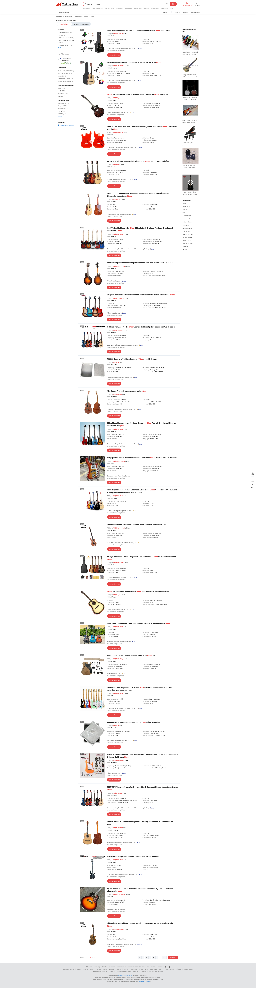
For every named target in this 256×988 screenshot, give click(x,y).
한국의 (141, 969)
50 (95, 958)
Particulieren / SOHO (65, 78)
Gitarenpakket (119, 8)
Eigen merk (63, 93)
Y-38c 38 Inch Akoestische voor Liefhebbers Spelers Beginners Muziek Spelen (141, 327)
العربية (146, 969)
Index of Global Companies (155, 971)
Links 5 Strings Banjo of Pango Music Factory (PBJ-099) (189, 99)
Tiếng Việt (178, 969)
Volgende (172, 958)
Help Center (89, 967)
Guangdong (64, 103)
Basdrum (185, 247)
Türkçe (172, 969)
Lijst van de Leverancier (81, 24)
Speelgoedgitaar (155, 8)
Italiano (126, 969)
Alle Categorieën (64, 12)
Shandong (63, 108)
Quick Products (110, 971)
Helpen (176, 12)
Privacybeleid (120, 967)
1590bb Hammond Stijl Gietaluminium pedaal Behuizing (132, 359)
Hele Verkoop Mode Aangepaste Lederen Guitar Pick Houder (188, 167)
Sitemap (153, 967)
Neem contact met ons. (66, 125)
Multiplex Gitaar (187, 237)
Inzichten (160, 967)
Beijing (61, 111)
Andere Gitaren (65, 33)
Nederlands (153, 969)
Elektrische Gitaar (187, 234)
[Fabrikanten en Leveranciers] (67, 4)
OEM (62, 88)
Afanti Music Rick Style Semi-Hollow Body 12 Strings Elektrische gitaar (190, 122)
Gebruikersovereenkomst (108, 967)
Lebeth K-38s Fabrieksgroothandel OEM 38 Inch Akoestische (134, 62)
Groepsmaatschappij (65, 81)
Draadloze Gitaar (187, 244)
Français (98, 969)
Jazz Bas (107, 8)
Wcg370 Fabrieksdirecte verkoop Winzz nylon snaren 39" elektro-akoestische (141, 295)
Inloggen (197, 5)
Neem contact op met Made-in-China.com (137, 967)
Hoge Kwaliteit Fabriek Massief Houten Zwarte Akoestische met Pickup (138, 30)
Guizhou (62, 114)
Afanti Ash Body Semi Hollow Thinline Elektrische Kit (131, 655)
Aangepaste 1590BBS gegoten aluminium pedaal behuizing (133, 722)
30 (90, 957)
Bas (62, 35)
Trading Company (66, 71)
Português (118, 969)
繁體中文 (85, 969)
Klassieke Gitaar (66, 45)
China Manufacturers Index (124, 971)
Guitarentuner (165, 8)
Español (105, 969)
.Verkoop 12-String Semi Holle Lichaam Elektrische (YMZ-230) (137, 94)
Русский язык (133, 969)
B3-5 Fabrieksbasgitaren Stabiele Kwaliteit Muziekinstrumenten (133, 856)
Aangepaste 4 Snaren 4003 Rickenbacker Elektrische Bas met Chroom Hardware (142, 458)
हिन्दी (160, 969)
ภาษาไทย (165, 969)
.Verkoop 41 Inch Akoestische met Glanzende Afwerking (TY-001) (138, 591)
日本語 (92, 969)
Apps (184, 12)
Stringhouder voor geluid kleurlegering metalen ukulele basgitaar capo (190, 54)
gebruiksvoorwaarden (144, 981)
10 (86, 958)
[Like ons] (166, 967)
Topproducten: (87, 8)
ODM (61, 91)
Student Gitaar (187, 240)
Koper (165, 12)
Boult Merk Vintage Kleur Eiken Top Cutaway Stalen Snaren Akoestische (138, 623)
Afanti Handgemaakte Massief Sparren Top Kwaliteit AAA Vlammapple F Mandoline (140, 263)
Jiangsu (62, 106)
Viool (93, 8)
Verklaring (97, 967)
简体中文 (78, 969)
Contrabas (146, 8)
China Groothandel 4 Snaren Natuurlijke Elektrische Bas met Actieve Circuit (137, 525)
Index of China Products (139, 971)
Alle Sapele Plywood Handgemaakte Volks (126, 391)
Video (82, 30)
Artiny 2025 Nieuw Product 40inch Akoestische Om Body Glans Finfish (138, 161)
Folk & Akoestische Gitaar (66, 41)
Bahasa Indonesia (188, 969)
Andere (62, 76)
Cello (112, 8)
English (72, 969)
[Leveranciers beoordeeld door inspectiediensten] (66, 59)
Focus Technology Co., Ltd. (125, 975)
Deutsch (111, 969)
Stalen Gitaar (99, 8)
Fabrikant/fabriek (65, 73)
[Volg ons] (169, 967)
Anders (61, 96)
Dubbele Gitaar (138, 8)
